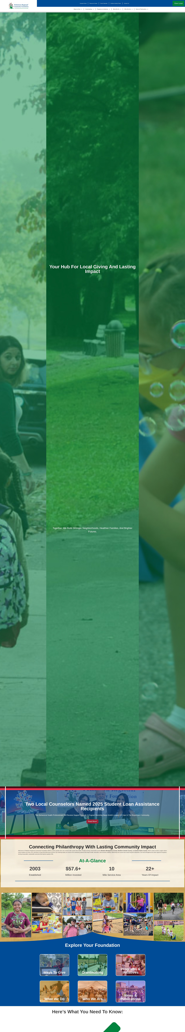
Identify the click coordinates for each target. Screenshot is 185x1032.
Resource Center (93, 3)
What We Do (116, 9)
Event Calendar (103, 3)
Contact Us (126, 3)
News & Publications (141, 9)
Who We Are (127, 9)
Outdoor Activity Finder (115, 3)
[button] (3, 811)
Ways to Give (77, 9)
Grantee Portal (83, 3)
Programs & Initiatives (102, 9)
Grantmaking (88, 9)
